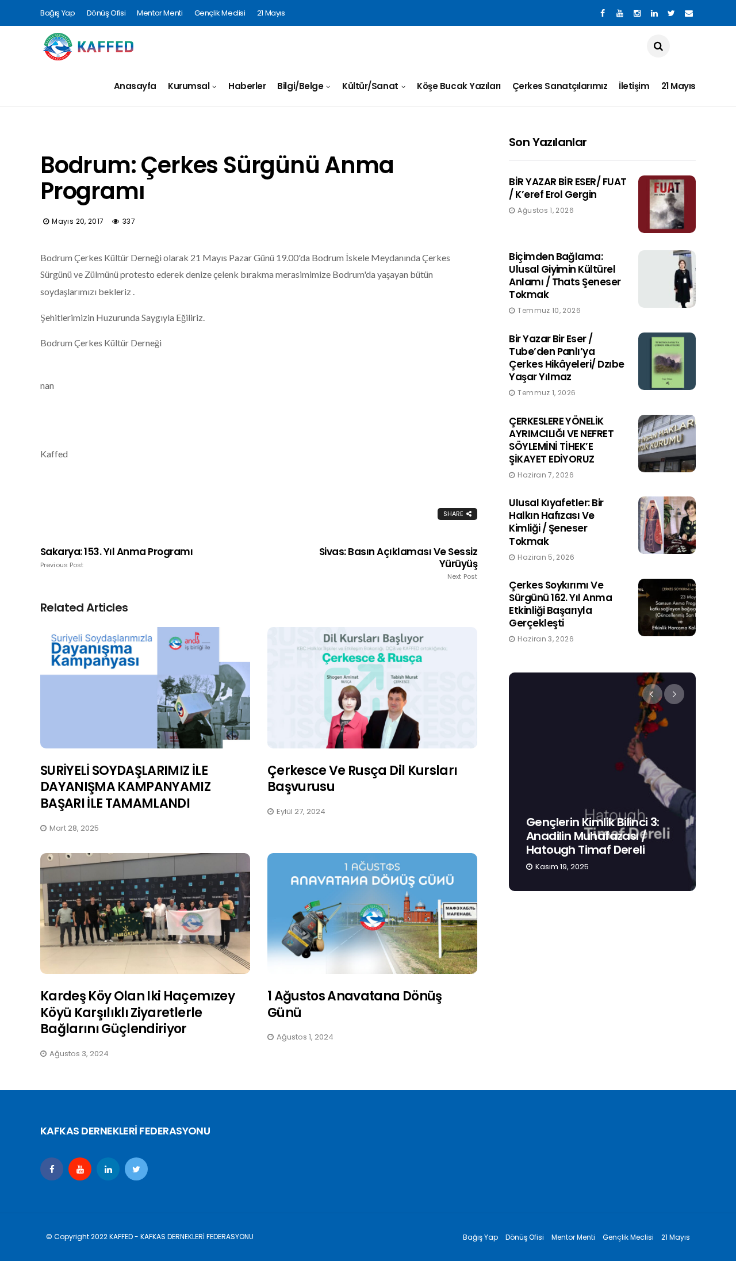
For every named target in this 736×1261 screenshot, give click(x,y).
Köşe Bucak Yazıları (458, 86)
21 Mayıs (271, 12)
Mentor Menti (159, 12)
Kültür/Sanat (370, 86)
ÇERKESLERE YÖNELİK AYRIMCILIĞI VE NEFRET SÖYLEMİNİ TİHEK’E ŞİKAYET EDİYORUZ (561, 440)
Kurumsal (188, 86)
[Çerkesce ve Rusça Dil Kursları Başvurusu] (372, 687)
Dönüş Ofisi (106, 12)
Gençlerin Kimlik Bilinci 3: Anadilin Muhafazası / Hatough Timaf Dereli (593, 836)
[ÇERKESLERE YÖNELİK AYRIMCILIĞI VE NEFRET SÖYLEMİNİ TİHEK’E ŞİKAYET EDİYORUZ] (667, 443)
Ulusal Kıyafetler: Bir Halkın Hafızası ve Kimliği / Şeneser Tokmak (556, 522)
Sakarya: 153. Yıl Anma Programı (116, 557)
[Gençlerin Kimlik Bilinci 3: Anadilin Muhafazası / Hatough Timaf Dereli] (602, 781)
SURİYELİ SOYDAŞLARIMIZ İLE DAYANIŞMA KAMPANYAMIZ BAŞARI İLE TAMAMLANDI (125, 787)
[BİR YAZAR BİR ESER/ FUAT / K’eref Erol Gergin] (667, 204)
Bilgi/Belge (300, 86)
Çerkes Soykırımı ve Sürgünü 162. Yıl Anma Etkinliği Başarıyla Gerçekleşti (560, 604)
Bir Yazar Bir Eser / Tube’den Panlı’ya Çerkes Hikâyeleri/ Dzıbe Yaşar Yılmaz (566, 358)
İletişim (634, 86)
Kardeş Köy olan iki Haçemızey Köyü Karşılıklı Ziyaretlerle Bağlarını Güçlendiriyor (137, 1012)
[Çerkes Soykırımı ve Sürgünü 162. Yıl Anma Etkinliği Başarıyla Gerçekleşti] (667, 607)
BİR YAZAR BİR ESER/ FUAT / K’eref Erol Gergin (568, 188)
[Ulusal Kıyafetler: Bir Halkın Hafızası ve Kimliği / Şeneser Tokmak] (667, 525)
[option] (602, 781)
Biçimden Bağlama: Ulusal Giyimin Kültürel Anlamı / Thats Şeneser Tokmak (565, 275)
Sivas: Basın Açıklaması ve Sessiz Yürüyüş (398, 563)
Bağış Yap (57, 12)
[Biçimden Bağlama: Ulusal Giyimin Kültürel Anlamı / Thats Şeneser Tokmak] (667, 279)
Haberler (247, 86)
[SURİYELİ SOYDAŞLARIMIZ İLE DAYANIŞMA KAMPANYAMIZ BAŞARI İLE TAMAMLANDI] (145, 687)
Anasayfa (135, 86)
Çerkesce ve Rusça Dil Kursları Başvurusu (362, 779)
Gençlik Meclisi (220, 12)
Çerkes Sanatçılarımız (560, 86)
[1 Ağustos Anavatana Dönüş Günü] (372, 914)
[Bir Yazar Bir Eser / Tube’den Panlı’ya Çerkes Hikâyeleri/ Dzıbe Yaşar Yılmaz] (667, 361)
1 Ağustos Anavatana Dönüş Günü (354, 1004)
